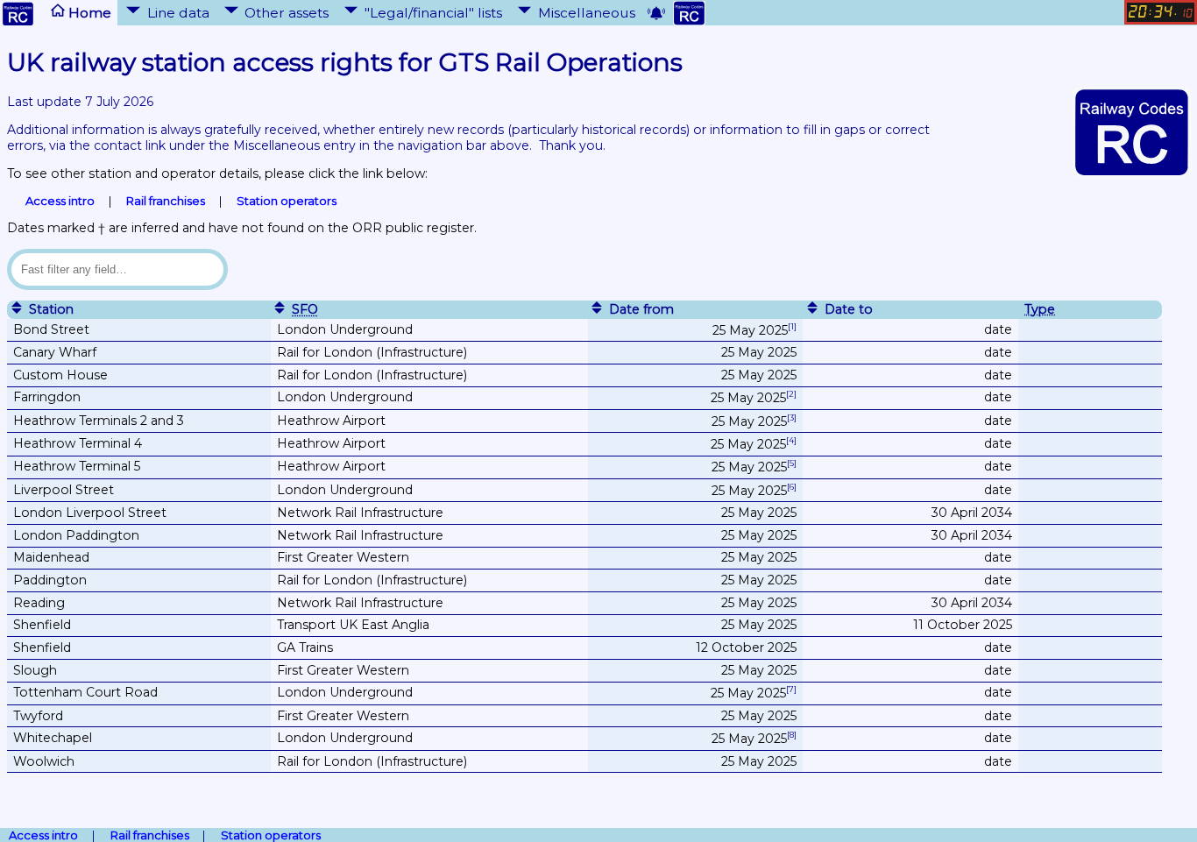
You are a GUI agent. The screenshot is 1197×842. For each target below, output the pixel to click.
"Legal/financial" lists (433, 12)
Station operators (286, 201)
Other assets (286, 12)
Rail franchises (165, 201)
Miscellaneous (586, 12)
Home (88, 12)
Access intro (60, 201)
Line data (178, 12)
